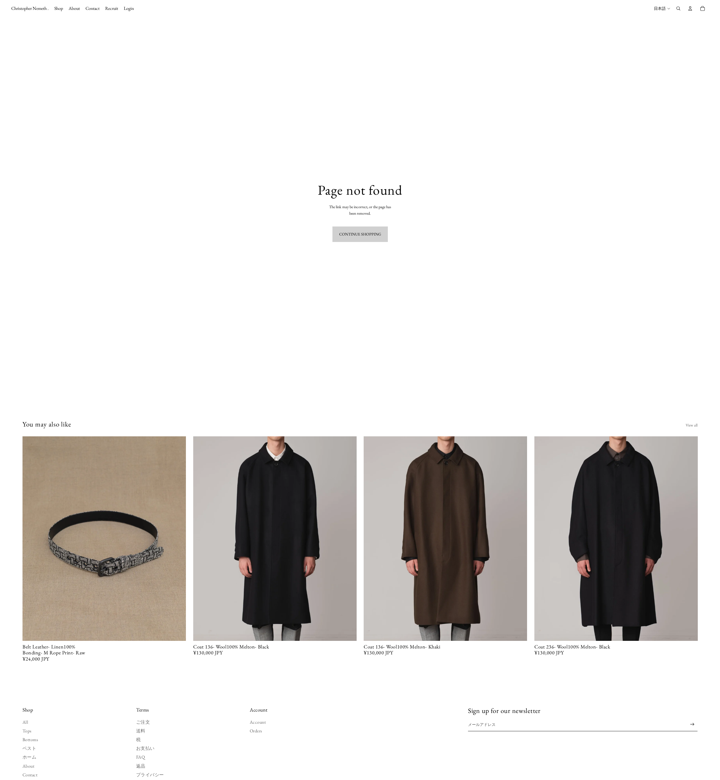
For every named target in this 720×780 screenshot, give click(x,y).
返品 (140, 766)
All (25, 722)
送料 (140, 731)
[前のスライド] (30, 538)
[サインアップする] (692, 724)
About (28, 766)
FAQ (140, 757)
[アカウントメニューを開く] (690, 8)
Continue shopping (360, 234)
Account (258, 722)
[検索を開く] (678, 8)
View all (692, 425)
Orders (256, 731)
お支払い (145, 748)
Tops (27, 731)
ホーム (29, 757)
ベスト (29, 748)
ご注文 (143, 722)
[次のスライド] (177, 538)
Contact (29, 775)
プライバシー (150, 775)
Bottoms (30, 740)
